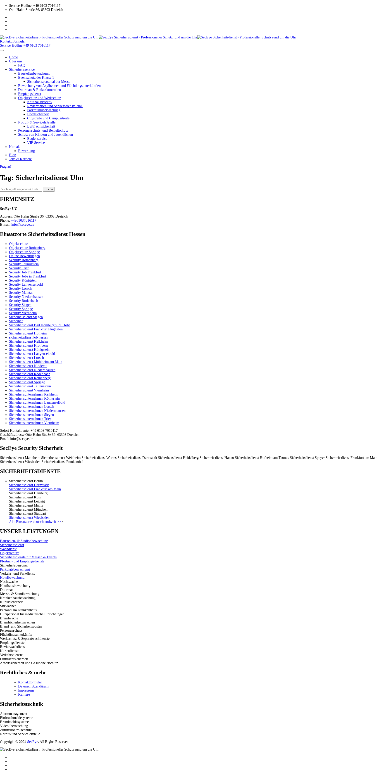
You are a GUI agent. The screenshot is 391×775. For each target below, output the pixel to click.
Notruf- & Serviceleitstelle (36, 122)
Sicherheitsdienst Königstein (29, 349)
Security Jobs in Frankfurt (27, 276)
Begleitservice (37, 138)
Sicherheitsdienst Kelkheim (28, 341)
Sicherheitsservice (22, 69)
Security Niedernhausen (26, 297)
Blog (12, 155)
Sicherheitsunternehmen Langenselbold (37, 402)
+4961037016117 (23, 220)
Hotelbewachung (12, 577)
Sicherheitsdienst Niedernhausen (32, 370)
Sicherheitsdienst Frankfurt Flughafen (36, 329)
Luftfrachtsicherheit (41, 126)
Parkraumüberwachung (43, 110)
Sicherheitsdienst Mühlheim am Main (35, 362)
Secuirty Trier (19, 268)
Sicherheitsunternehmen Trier (30, 419)
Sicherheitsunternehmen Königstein (34, 398)
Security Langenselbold (26, 284)
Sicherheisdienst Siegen (26, 317)
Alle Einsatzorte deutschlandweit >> (35, 522)
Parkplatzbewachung (15, 569)
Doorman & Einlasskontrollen (39, 90)
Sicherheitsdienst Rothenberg (30, 378)
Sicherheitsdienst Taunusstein (30, 386)
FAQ (21, 65)
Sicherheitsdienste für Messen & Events (28, 557)
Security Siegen (20, 305)
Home (13, 57)
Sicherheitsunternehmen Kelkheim (33, 394)
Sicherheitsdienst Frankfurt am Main (35, 489)
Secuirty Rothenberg (23, 260)
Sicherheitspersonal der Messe (48, 81)
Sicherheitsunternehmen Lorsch (31, 406)
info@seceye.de (22, 224)
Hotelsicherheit (38, 114)
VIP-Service (36, 143)
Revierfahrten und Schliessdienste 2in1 (55, 106)
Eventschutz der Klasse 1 (36, 77)
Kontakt (15, 147)
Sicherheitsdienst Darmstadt (29, 485)
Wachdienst (8, 549)
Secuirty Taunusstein (24, 264)
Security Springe (21, 309)
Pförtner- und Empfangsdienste (22, 561)
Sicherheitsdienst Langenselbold (32, 354)
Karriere (24, 694)
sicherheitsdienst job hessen (28, 337)
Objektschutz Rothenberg (27, 248)
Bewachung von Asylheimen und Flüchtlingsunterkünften (59, 86)
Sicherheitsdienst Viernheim (29, 390)
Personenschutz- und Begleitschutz (43, 130)
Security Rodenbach (23, 301)
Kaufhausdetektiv (39, 102)
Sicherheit (16, 321)
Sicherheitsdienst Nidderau (28, 366)
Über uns (15, 61)
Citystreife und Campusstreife (48, 118)
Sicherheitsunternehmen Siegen (31, 415)
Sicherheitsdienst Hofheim (28, 333)
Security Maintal (21, 292)
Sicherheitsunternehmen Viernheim (34, 423)
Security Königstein (23, 280)
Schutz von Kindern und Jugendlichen (45, 134)
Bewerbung (26, 151)
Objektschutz (18, 244)
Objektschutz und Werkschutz (39, 98)
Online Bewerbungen (24, 256)
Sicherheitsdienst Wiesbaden (29, 517)
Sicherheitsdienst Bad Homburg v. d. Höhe (39, 325)
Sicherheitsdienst (12, 545)
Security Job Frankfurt (25, 272)
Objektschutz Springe (24, 252)
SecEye (32, 742)
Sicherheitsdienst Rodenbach (29, 374)
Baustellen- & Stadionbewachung (24, 541)
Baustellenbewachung (34, 73)
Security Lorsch (20, 288)
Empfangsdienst (29, 94)
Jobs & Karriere (20, 159)
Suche (49, 189)
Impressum (26, 690)
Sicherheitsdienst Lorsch (26, 358)
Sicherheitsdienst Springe (27, 382)
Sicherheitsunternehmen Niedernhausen (37, 410)
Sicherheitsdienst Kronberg (28, 345)
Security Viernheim (23, 313)
